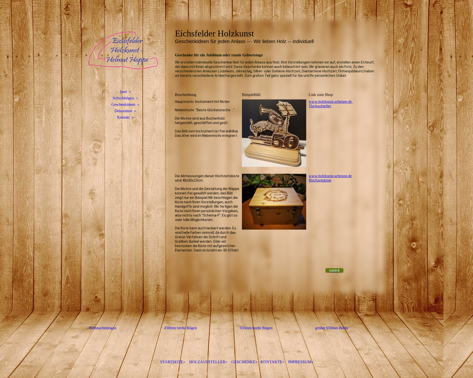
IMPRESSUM (299, 362)
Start (123, 92)
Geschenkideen (123, 104)
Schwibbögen (123, 98)
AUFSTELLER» (208, 362)
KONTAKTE (271, 362)
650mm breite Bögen (256, 328)
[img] (123, 50)
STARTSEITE (171, 362)
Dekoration (123, 111)
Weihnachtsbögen (102, 328)
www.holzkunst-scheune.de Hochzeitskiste (330, 178)
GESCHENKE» (244, 362)
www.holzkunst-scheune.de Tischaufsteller (331, 103)
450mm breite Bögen (180, 328)
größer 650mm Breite (331, 328)
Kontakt (123, 117)
